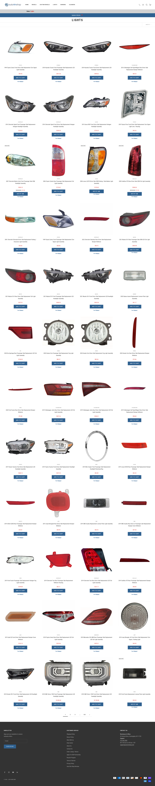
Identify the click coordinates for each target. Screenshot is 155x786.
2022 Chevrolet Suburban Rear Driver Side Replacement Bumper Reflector (96, 240)
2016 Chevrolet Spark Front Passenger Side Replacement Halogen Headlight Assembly (20, 125)
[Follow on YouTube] (13, 772)
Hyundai (58, 65)
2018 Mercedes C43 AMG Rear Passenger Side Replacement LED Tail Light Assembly (96, 638)
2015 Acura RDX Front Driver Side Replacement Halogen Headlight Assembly (96, 125)
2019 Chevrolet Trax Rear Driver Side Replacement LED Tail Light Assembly (96, 581)
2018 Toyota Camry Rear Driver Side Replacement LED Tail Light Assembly (58, 638)
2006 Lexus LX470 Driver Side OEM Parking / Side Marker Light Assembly (96, 182)
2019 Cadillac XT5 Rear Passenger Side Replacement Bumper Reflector (135, 581)
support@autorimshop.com (127, 745)
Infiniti (20, 521)
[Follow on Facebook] (4, 772)
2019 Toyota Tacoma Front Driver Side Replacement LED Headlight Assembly (20, 468)
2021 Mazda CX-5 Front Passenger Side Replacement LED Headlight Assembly (58, 297)
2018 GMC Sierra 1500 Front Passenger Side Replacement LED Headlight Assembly (58, 695)
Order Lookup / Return (72, 751)
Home (27, 4)
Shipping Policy (71, 734)
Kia (20, 350)
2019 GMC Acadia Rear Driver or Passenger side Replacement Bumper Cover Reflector (134, 525)
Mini (96, 464)
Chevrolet (20, 178)
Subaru (134, 294)
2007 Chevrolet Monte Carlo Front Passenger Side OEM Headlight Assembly (20, 182)
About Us (69, 746)
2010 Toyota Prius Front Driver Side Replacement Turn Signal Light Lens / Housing (134, 125)
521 (85, 714)
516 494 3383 (123, 740)
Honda (58, 350)
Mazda (134, 237)
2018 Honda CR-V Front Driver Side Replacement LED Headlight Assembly (20, 695)
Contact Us (69, 749)
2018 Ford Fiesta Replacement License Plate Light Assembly (134, 694)
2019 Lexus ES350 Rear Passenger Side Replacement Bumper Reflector (134, 468)
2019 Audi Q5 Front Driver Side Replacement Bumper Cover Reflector (20, 638)
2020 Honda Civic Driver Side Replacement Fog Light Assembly (96, 353)
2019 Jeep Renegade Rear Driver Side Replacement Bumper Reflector (58, 525)
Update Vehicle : (76, 15)
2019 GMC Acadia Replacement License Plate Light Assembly (96, 524)
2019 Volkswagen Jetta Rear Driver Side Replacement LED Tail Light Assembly (58, 411)
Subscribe (10, 746)
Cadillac (134, 178)
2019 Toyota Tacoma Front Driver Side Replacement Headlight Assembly (58, 468)
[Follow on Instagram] (9, 772)
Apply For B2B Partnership (73, 754)
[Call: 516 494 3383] (139, 5)
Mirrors (63, 4)
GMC (96, 521)
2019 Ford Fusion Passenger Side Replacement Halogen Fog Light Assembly (20, 581)
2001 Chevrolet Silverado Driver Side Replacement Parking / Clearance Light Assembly (20, 240)
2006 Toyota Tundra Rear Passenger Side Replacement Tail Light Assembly (58, 182)
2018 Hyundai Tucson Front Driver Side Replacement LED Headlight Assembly (96, 68)
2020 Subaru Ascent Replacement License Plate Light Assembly (135, 297)
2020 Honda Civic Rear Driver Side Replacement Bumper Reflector (134, 354)
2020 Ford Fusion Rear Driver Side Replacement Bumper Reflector (20, 411)
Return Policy (70, 737)
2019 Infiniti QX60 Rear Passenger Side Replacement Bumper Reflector (20, 525)
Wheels (34, 4)
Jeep (58, 521)
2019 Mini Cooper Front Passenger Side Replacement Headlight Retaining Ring (96, 468)
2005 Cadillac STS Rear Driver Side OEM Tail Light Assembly (134, 181)
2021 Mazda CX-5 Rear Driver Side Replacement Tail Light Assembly (20, 297)
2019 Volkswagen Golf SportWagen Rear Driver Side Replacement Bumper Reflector (134, 411)
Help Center (70, 743)
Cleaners (72, 4)
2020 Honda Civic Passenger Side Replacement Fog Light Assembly (58, 354)
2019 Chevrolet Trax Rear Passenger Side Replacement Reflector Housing (58, 581)
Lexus (96, 178)
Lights (55, 4)
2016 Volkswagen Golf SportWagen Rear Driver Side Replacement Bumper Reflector (134, 68)
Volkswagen (134, 65)
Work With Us (70, 740)
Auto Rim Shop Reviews (73, 766)
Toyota (20, 65)
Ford (20, 407)
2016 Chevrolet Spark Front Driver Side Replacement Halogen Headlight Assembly (58, 125)
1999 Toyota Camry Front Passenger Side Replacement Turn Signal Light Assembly (58, 240)
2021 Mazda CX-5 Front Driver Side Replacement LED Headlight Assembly (96, 297)
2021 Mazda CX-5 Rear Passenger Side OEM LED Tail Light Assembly (134, 240)
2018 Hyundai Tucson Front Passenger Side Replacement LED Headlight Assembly (58, 68)
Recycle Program (71, 757)
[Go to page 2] (89, 714)
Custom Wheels (45, 4)
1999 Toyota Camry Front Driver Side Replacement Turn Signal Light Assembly (20, 68)
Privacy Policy (70, 763)
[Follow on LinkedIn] (17, 772)
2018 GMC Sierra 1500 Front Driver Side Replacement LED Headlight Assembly (96, 695)
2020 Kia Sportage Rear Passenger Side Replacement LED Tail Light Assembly (20, 354)
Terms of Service (71, 760)
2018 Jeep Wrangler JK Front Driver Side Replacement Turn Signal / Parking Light (134, 638)
